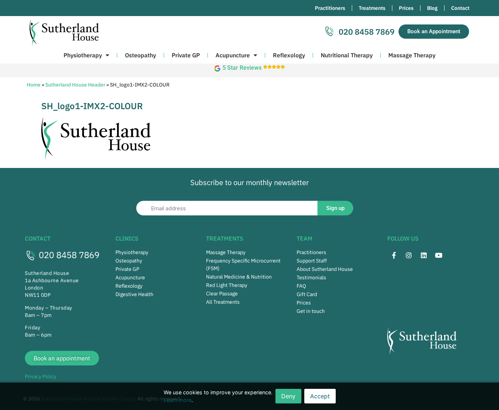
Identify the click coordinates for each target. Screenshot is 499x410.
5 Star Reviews (242, 67)
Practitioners (330, 8)
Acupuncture (233, 55)
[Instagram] (408, 255)
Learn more (177, 400)
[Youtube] (438, 255)
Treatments (372, 8)
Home (34, 84)
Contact (460, 8)
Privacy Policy (40, 376)
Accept (320, 396)
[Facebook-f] (393, 255)
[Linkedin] (423, 255)
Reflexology (289, 55)
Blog (432, 8)
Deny (288, 396)
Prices (406, 8)
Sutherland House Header (75, 84)
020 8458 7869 (69, 255)
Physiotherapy (83, 55)
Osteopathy (140, 55)
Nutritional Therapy (347, 55)
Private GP (186, 55)
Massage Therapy (411, 55)
